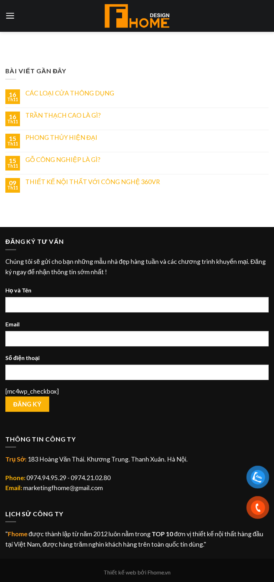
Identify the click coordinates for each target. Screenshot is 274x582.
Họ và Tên (18, 290)
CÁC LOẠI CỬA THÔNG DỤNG (69, 93)
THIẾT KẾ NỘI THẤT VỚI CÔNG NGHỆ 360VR (92, 182)
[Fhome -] (137, 16)
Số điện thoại (22, 357)
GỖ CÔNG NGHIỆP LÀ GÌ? (62, 159)
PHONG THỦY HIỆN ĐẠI (61, 137)
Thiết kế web (119, 572)
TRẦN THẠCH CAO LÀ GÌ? (63, 115)
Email (12, 324)
